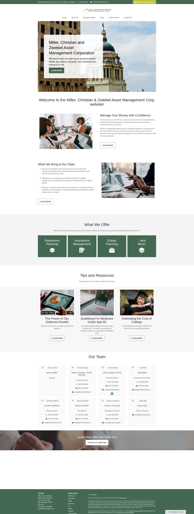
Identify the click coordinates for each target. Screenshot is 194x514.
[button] (64, 17)
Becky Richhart (82, 406)
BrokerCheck (123, 498)
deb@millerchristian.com (143, 389)
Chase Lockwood (112, 406)
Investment (71, 498)
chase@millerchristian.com (113, 422)
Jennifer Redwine (52, 406)
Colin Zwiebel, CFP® (112, 373)
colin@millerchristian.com (101, 2)
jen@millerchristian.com (53, 422)
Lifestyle (70, 511)
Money (70, 508)
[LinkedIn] (112, 393)
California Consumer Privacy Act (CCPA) (139, 511)
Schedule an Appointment (146, 2)
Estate (70, 501)
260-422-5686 (83, 2)
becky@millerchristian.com (83, 422)
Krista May (142, 406)
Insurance (71, 503)
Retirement (71, 496)
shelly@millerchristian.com (83, 392)
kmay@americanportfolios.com (143, 415)
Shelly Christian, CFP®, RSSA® (81, 374)
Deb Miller (142, 373)
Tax (69, 506)
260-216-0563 (47, 498)
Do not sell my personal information (125, 512)
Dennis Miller (52, 373)
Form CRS (93, 494)
